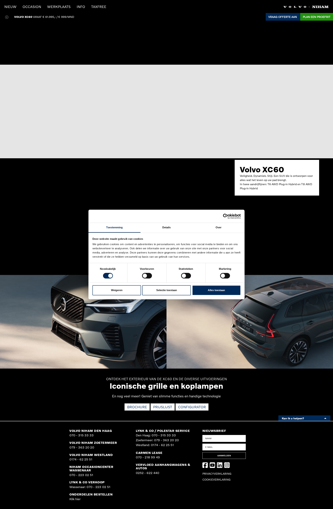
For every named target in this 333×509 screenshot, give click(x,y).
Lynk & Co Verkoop (87, 482)
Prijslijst (162, 407)
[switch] (147, 276)
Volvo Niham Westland (91, 455)
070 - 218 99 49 (148, 457)
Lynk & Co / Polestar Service (163, 431)
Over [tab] (218, 227)
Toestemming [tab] (114, 227)
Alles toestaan (216, 290)
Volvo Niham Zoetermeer (93, 443)
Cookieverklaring (216, 479)
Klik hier (74, 499)
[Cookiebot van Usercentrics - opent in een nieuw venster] (225, 216)
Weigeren (116, 290)
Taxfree (98, 7)
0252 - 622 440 (147, 473)
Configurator (192, 407)
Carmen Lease (149, 453)
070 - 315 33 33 (81, 435)
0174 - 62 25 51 (80, 459)
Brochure (137, 407)
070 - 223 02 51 (81, 475)
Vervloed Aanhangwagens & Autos (163, 466)
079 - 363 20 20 (81, 447)
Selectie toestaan (166, 290)
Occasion (32, 7)
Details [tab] (166, 227)
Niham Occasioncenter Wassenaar (91, 468)
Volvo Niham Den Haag (90, 431)
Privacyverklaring (216, 473)
